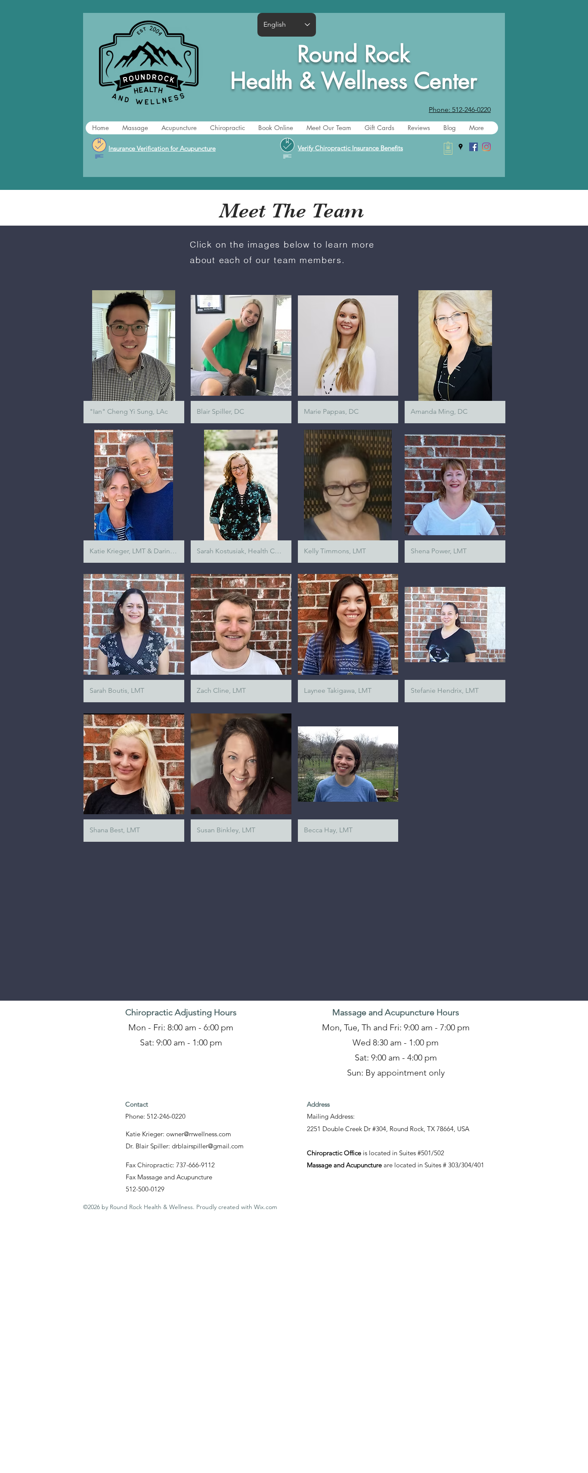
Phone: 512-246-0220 (155, 1116)
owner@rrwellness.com (198, 1134)
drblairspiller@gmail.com (208, 1146)
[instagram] (486, 147)
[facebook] (473, 147)
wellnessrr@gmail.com (279, 1134)
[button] (135, 127)
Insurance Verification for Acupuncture (162, 148)
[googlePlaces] (460, 147)
